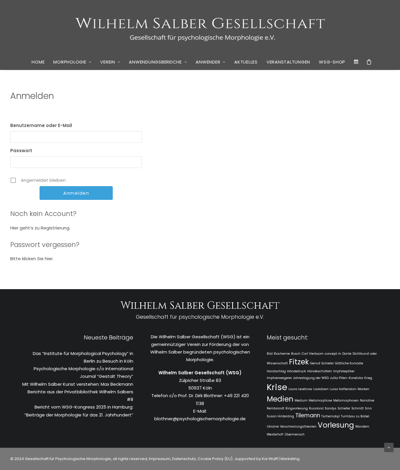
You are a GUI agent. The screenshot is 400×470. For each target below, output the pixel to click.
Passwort (21, 150)
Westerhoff (275, 434)
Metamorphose (320, 400)
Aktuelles (246, 62)
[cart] (369, 62)
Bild (270, 353)
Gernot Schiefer (322, 363)
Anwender (208, 62)
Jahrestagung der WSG (311, 378)
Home (38, 62)
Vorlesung (336, 425)
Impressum (159, 459)
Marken (363, 389)
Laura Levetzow (300, 389)
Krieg (368, 378)
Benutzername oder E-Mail (41, 125)
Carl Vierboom (313, 353)
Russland (316, 408)
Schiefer (344, 408)
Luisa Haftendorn (343, 389)
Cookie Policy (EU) (215, 459)
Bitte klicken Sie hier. (32, 258)
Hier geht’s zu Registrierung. (40, 228)
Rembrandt (275, 408)
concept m (333, 353)
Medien (280, 399)
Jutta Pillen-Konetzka (346, 378)
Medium (301, 400)
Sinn (368, 408)
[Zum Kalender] (356, 62)
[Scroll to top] (389, 447)
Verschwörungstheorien (298, 426)
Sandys (330, 408)
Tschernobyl (330, 416)
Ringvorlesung (297, 408)
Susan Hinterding (280, 416)
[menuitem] (38, 62)
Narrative (367, 400)
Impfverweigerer (279, 378)
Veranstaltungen (288, 62)
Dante (346, 353)
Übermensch (295, 434)
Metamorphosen (346, 400)
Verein (107, 62)
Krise (277, 387)
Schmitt (357, 408)
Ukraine (273, 426)
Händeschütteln (319, 371)
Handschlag (276, 371)
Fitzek (299, 362)
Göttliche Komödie (349, 363)
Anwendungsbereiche (155, 62)
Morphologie (69, 62)
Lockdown (321, 389)
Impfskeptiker (344, 371)
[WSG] (200, 27)
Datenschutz (184, 459)
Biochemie (282, 353)
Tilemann (307, 415)
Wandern (362, 426)
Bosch (295, 353)
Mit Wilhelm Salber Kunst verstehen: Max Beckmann (77, 384)
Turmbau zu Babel (355, 416)
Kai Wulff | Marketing (281, 459)
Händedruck (296, 371)
